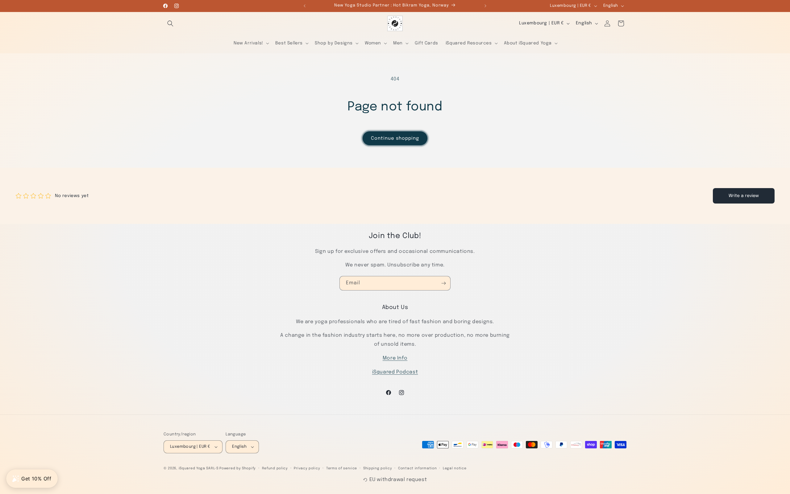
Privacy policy (307, 468)
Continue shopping (395, 138)
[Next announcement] (485, 6)
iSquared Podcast (395, 372)
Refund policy (275, 468)
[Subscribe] (443, 283)
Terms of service (341, 468)
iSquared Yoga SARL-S (198, 468)
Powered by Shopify (237, 468)
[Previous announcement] (304, 6)
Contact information (417, 468)
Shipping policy (377, 468)
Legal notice (454, 468)
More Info (395, 358)
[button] (170, 23)
